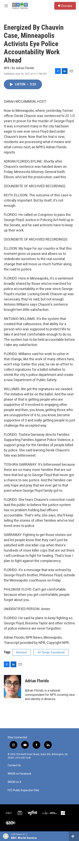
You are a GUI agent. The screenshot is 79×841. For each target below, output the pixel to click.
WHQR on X (14, 782)
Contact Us (14, 765)
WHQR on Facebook (19, 773)
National (21, 652)
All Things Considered (51, 652)
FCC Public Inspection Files (23, 790)
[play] (5, 836)
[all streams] (74, 836)
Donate (66, 6)
